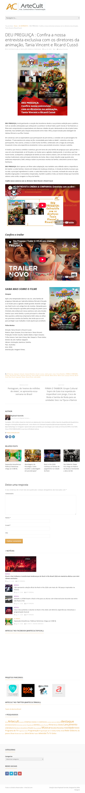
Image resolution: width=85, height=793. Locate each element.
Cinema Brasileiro (60, 374)
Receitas (72, 375)
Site (6, 533)
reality (53, 731)
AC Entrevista (10, 374)
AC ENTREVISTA (23, 26)
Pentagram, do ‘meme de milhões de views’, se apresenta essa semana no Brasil (24, 391)
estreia (33, 375)
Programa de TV (11, 730)
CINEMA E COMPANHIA (72, 374)
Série (27, 733)
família (37, 375)
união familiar (37, 377)
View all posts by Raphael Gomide (20, 418)
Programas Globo (23, 731)
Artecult (37, 374)
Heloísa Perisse (53, 375)
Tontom (23, 377)
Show (12, 733)
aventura (42, 374)
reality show (60, 731)
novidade (69, 727)
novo (76, 727)
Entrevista (28, 375)
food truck (41, 375)
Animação (22, 374)
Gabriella (47, 375)
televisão (42, 733)
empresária (23, 375)
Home (15, 26)
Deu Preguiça (13, 375)
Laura (63, 375)
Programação (33, 730)
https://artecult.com (13, 433)
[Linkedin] (13, 437)
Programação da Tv (45, 731)
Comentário (9, 494)
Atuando (21, 722)
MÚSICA (7, 574)
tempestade (18, 377)
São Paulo (21, 733)
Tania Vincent (12, 377)
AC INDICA (22, 49)
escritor (25, 725)
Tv (48, 733)
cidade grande (48, 374)
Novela (53, 728)
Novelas (60, 728)
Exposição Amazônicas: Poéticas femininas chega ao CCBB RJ (13, 466)
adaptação (16, 374)
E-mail (8, 525)
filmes (55, 725)
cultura (58, 722)
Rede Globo (70, 730)
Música (46, 727)
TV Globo (52, 733)
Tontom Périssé (29, 377)
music (30, 727)
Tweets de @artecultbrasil (13, 709)
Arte (6, 722)
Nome (8, 518)
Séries (31, 733)
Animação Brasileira (30, 374)
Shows (17, 733)
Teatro (36, 733)
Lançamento (70, 724)
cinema (54, 374)
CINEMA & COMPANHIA (34, 49)
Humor (59, 375)
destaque (7, 375)
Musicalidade (37, 728)
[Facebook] (6, 437)
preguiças (67, 375)
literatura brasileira (20, 728)
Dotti (18, 375)
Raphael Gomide (17, 416)
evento (42, 725)
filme (51, 724)
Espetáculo (30, 725)
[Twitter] (11, 773)
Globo (60, 724)
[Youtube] (20, 773)
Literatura (9, 727)
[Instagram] (10, 437)
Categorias (8, 756)
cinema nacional (51, 722)
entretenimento (10, 725)
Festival (46, 725)
